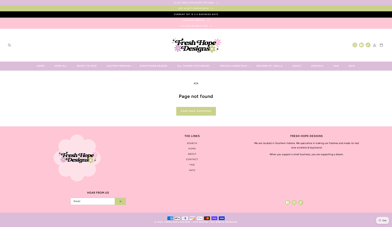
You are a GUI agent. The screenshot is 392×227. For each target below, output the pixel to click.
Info (192, 170)
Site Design (200, 222)
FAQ (192, 164)
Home (192, 148)
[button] (9, 45)
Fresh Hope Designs (177, 222)
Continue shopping (196, 111)
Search (192, 143)
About (192, 154)
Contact (192, 159)
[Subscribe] (120, 201)
